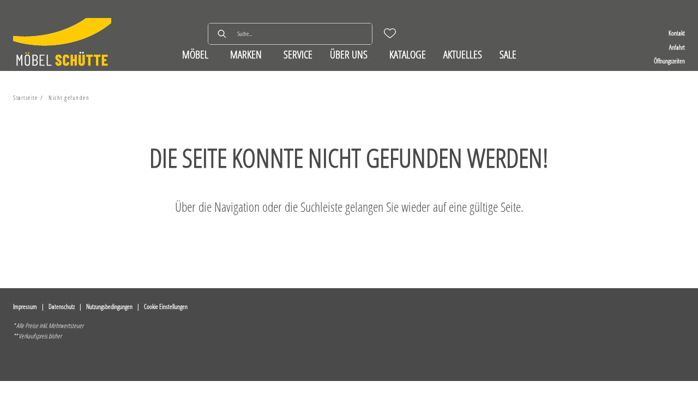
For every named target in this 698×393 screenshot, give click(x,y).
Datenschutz (62, 306)
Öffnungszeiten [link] (669, 61)
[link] (195, 54)
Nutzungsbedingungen (109, 306)
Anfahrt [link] (677, 47)
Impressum (25, 306)
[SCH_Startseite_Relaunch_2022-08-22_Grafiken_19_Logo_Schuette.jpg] (62, 43)
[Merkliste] (390, 33)
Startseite (25, 97)
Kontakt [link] (677, 33)
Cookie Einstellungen (166, 306)
